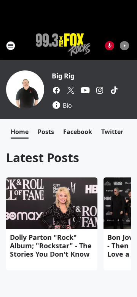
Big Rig (63, 75)
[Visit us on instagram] (99, 90)
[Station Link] (63, 45)
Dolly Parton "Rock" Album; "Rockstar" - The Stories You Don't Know (51, 245)
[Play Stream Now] (124, 45)
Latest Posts (42, 157)
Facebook (77, 132)
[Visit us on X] (70, 90)
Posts (46, 132)
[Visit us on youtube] (85, 90)
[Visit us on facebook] (56, 90)
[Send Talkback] (109, 45)
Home (20, 132)
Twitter (112, 132)
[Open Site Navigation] (10, 45)
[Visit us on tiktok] (114, 90)
